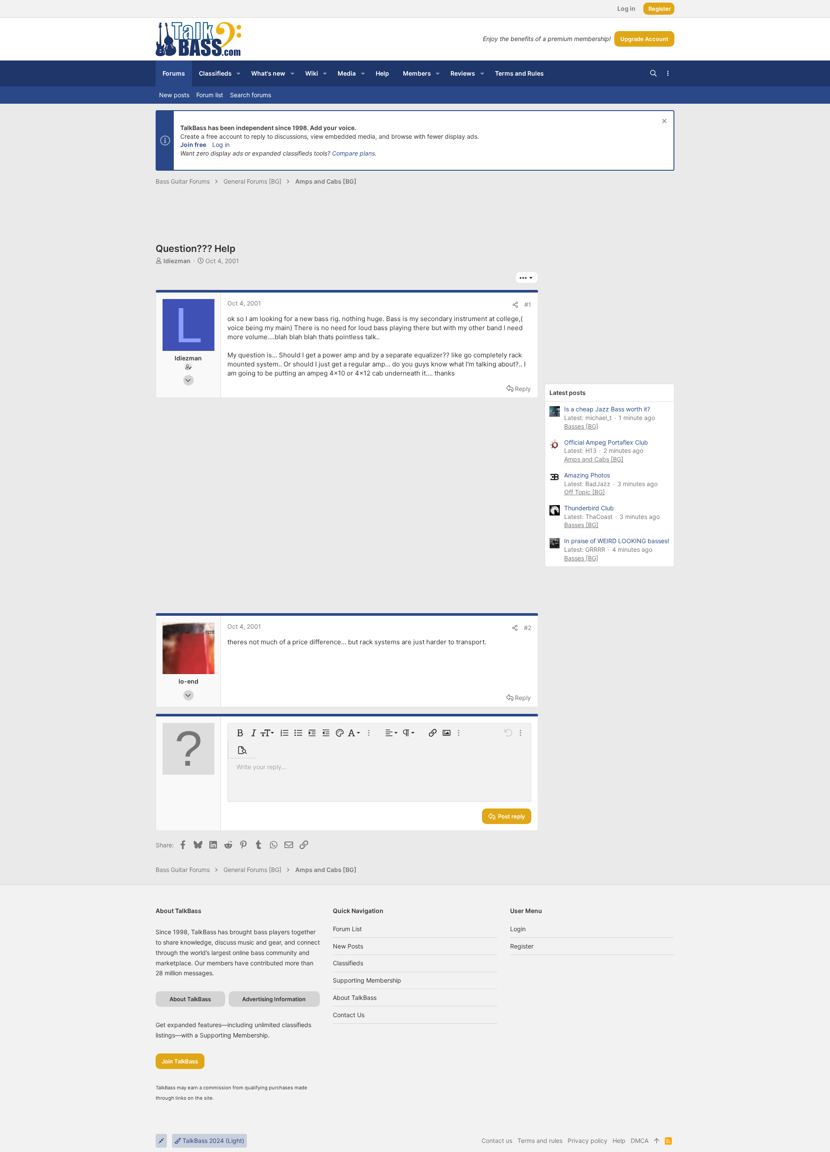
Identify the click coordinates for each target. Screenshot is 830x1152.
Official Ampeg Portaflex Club (606, 442)
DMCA (639, 1140)
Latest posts (567, 392)
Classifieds (348, 963)
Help (619, 1140)
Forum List (347, 928)
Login (518, 928)
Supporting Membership (367, 980)
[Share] (515, 304)
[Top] (656, 1141)
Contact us (348, 1014)
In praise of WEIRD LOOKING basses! (616, 540)
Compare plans (353, 153)
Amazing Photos (587, 475)
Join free (193, 144)
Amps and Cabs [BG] (593, 459)
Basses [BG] (581, 426)
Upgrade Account (644, 38)
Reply (523, 388)
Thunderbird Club (589, 508)
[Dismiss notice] (663, 122)
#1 (527, 304)
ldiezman (177, 260)
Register (521, 946)
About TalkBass (355, 997)
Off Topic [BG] (584, 492)
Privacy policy (587, 1140)
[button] (238, 73)
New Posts (348, 946)
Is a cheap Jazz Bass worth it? (607, 409)
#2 (527, 627)
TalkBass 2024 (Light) (212, 1140)
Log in (221, 144)
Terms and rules (539, 1140)
